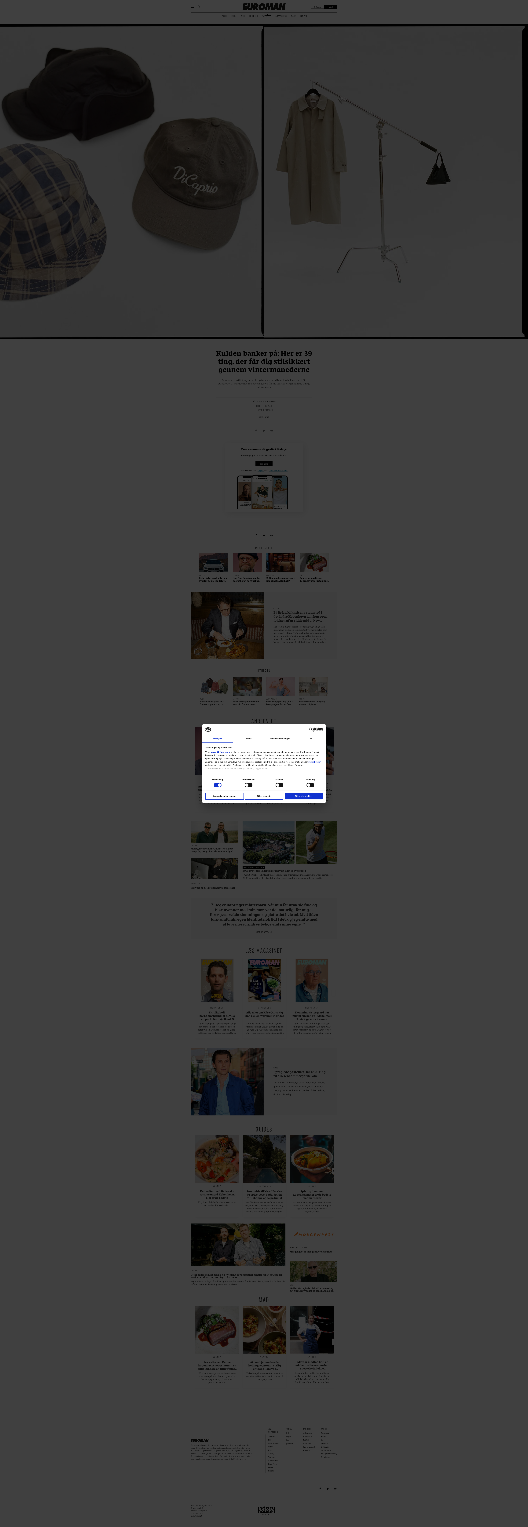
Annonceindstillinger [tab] (279, 738)
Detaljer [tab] (248, 738)
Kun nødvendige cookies (224, 796)
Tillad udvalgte (264, 796)
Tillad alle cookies (303, 796)
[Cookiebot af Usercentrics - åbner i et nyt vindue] (311, 729)
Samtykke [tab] (217, 738)
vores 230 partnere (220, 752)
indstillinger (314, 762)
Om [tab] (310, 738)
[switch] (248, 785)
